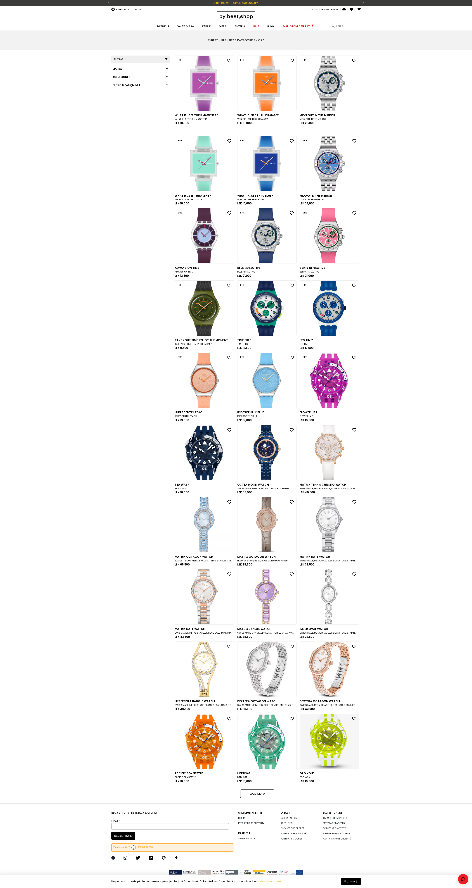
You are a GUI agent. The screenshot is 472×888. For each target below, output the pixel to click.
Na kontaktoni (289, 818)
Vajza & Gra (185, 26)
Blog (270, 26)
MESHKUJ (163, 26)
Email (115, 821)
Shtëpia (240, 26)
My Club (313, 9)
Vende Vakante (246, 838)
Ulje (256, 26)
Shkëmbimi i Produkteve (336, 833)
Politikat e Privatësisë (293, 833)
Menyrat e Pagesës (334, 823)
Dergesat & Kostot (334, 828)
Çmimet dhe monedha (335, 818)
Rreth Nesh (287, 823)
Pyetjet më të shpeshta (251, 823)
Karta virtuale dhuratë (337, 838)
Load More (257, 794)
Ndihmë (242, 818)
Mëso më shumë (271, 881)
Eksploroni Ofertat (296, 26)
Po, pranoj (350, 881)
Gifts (222, 26)
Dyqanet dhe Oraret (292, 828)
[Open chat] (463, 879)
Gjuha (119, 9)
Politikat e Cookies (292, 838)
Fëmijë (206, 26)
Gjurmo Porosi (330, 9)
